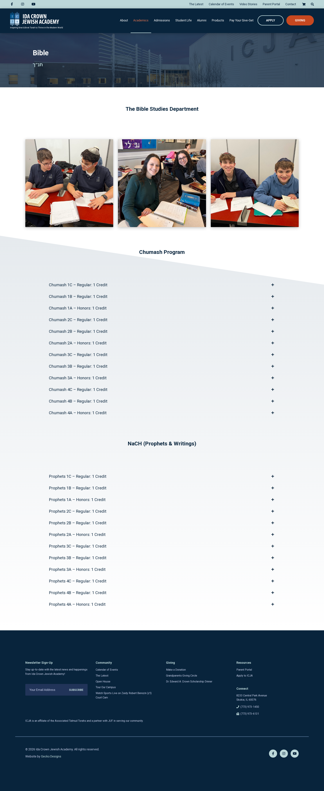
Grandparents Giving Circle (181, 675)
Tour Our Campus (106, 687)
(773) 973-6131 (249, 713)
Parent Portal (271, 4)
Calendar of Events (221, 4)
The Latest (196, 4)
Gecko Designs (51, 756)
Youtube (34, 4)
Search (311, 4)
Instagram (23, 4)
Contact (290, 4)
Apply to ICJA (244, 675)
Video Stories (248, 4)
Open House (103, 681)
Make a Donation (176, 669)
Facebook (13, 4)
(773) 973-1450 (249, 706)
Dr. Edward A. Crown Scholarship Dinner (189, 681)
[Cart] (303, 4)
